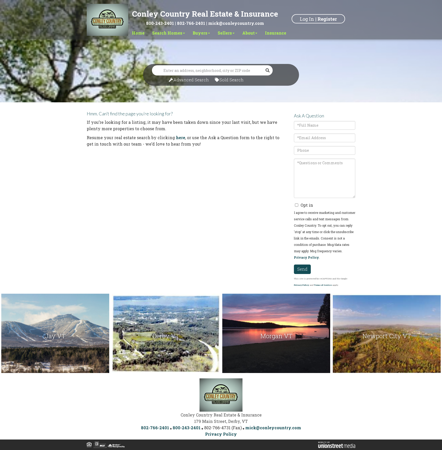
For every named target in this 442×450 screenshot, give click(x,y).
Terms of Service (323, 285)
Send (302, 269)
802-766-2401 (191, 23)
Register (327, 19)
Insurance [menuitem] (275, 33)
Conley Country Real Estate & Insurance (205, 14)
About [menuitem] (248, 33)
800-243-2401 (160, 23)
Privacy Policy (306, 257)
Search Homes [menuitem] (167, 33)
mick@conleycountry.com (236, 23)
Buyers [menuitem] (200, 33)
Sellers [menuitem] (225, 33)
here (180, 137)
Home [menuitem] (138, 33)
